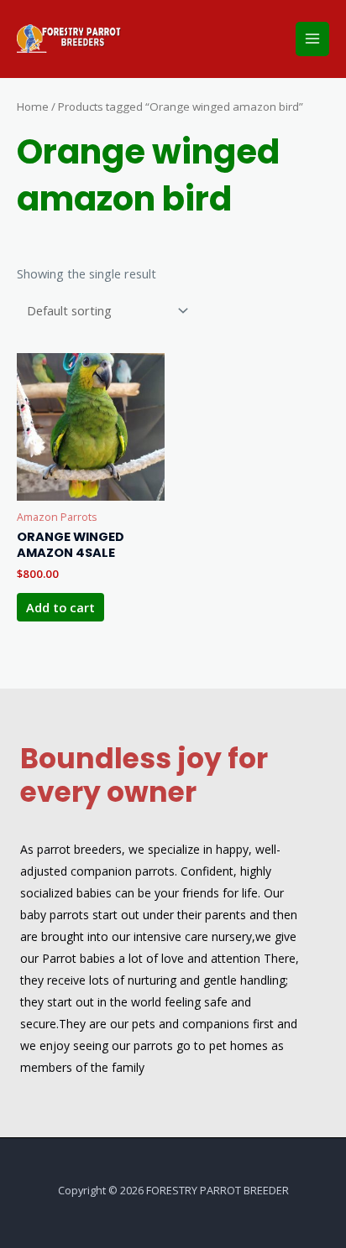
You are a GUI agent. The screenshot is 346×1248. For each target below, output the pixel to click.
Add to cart (60, 607)
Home (33, 106)
